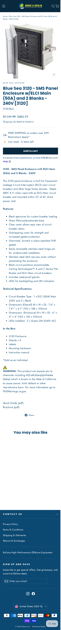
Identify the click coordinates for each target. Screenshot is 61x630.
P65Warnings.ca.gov (14, 391)
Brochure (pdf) (11, 407)
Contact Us (12, 514)
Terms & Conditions (13, 529)
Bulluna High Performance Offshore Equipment (27, 552)
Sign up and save (16, 564)
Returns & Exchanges (14, 540)
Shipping (7, 121)
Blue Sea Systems (14, 83)
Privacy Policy (10, 524)
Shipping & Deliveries (14, 535)
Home (5, 16)
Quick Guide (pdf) (13, 403)
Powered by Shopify (39, 626)
